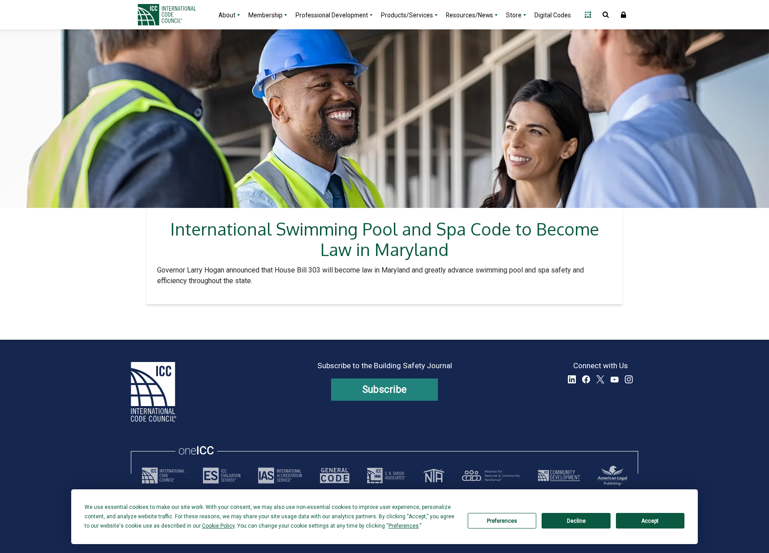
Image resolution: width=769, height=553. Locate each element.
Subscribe (384, 389)
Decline (576, 521)
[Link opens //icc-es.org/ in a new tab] (221, 475)
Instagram (628, 379)
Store (514, 15)
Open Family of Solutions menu (588, 14)
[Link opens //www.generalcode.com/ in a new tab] (334, 475)
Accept (650, 521)
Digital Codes (552, 15)
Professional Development (331, 15)
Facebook (586, 379)
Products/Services (407, 15)
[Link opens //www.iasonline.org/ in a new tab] (280, 475)
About (227, 15)
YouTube (614, 379)
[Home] (172, 14)
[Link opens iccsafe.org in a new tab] (163, 475)
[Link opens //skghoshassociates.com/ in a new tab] (386, 475)
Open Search (606, 14)
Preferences (502, 521)
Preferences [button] (404, 526)
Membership (265, 15)
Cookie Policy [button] (218, 526)
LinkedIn (572, 379)
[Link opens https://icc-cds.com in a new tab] (559, 475)
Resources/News (469, 15)
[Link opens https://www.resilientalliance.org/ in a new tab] (491, 475)
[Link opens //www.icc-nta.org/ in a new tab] (434, 475)
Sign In (623, 14)
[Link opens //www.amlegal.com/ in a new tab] (612, 475)
